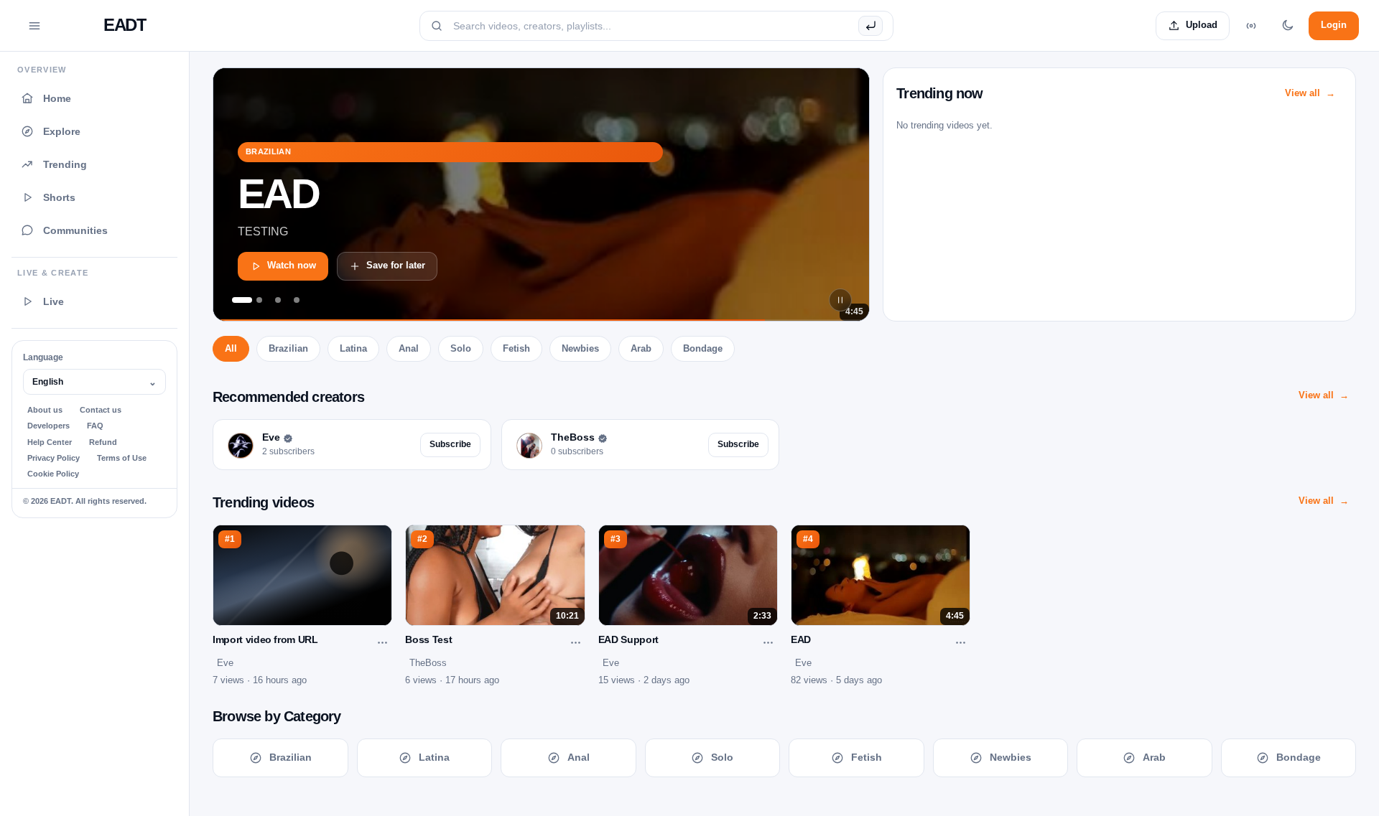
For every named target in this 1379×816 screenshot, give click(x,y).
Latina (353, 348)
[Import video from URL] (278, 300)
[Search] (870, 26)
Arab (641, 348)
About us (44, 409)
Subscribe (450, 444)
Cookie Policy (53, 473)
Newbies (580, 348)
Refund (103, 442)
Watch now (291, 265)
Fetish (516, 348)
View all (1302, 93)
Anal (409, 348)
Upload (1201, 24)
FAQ (95, 425)
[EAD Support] (259, 300)
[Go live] (1251, 25)
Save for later (395, 265)
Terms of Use (122, 458)
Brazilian (288, 348)
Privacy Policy (53, 458)
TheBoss (428, 662)
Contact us (100, 409)
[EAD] (240, 300)
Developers (48, 425)
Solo (460, 348)
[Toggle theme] (1287, 25)
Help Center (49, 442)
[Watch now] (541, 194)
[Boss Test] (296, 300)
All (231, 348)
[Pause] (840, 300)
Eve (225, 662)
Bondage (703, 348)
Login (1334, 24)
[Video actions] (382, 643)
